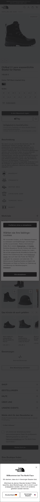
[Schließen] (36, 467)
